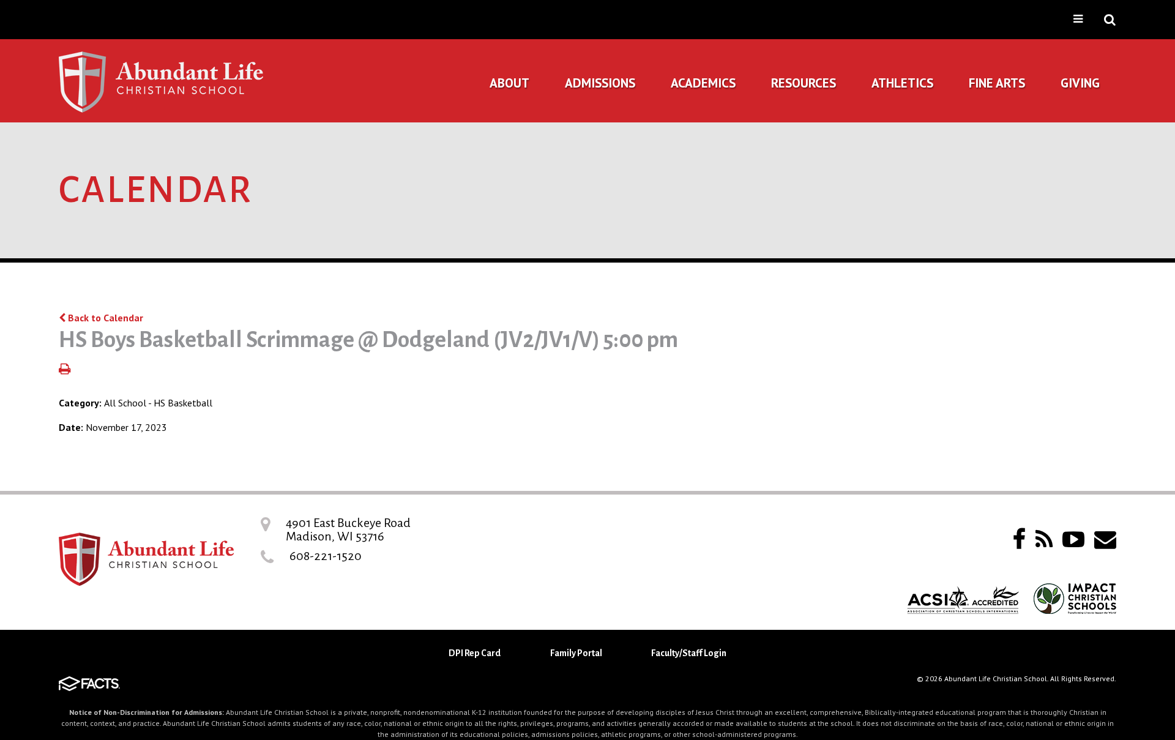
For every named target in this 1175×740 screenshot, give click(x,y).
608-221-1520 (325, 555)
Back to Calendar (104, 318)
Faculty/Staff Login (688, 653)
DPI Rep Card (475, 653)
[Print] (64, 370)
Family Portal (576, 653)
